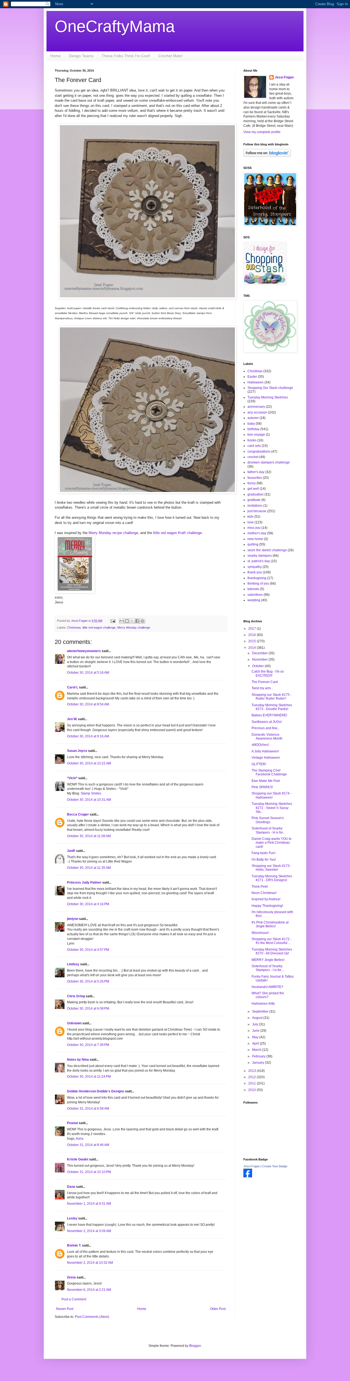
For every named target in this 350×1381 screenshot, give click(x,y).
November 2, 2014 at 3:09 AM (89, 1231)
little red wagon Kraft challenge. (178, 533)
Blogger (195, 1346)
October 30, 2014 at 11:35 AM (89, 868)
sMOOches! (260, 745)
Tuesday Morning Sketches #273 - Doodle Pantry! (272, 707)
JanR (71, 851)
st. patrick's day (258, 561)
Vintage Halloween (266, 758)
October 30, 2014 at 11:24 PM (89, 1076)
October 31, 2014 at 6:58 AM (88, 1108)
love (250, 522)
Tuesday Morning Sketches (267, 397)
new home (255, 539)
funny (251, 483)
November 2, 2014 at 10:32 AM (90, 1263)
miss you (254, 528)
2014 (252, 648)
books (251, 440)
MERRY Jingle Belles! (268, 960)
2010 (252, 1090)
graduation (255, 494)
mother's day (256, 533)
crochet (252, 457)
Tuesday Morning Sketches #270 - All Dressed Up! (272, 951)
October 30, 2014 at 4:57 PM (88, 950)
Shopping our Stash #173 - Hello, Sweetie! (271, 868)
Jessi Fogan (284, 77)
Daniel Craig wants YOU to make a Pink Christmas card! (271, 843)
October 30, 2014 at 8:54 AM (88, 704)
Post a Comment (74, 1299)
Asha (79, 1138)
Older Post (218, 1309)
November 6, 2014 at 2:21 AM (89, 1290)
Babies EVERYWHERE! (269, 715)
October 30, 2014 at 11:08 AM (89, 836)
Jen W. (72, 719)
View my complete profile (262, 132)
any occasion (257, 412)
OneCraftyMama (115, 26)
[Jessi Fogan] (247, 1176)
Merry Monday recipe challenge (113, 533)
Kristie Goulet (77, 1159)
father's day (255, 472)
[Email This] (121, 621)
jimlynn (72, 919)
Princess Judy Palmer (84, 882)
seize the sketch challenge (267, 550)
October (258, 666)
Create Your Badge (274, 1166)
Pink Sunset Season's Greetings (268, 820)
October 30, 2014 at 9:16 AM (88, 736)
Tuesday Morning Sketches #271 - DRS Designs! (272, 878)
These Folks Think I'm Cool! (126, 56)
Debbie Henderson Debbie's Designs (95, 1091)
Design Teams (81, 56)
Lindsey (73, 964)
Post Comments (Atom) (92, 1317)
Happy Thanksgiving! (267, 906)
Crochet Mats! (170, 56)
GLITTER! (259, 764)
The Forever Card (265, 682)
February (259, 1056)
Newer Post (64, 1309)
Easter (252, 377)
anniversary (256, 407)
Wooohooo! (260, 933)
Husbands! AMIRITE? (267, 987)
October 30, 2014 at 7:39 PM (88, 1045)
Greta (71, 1277)
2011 (252, 1083)
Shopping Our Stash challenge (270, 388)
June (256, 1031)
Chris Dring (76, 996)
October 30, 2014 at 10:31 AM (89, 800)
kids (250, 516)
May (255, 1037)
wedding (253, 600)
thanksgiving (256, 578)
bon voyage (256, 434)
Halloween (255, 382)
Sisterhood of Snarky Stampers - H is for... (268, 830)
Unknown (74, 1023)
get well (253, 489)
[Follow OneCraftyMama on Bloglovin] (267, 156)
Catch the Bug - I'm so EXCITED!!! (268, 673)
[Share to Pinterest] (142, 621)
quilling (252, 544)
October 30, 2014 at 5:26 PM (88, 981)
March (257, 1050)
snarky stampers (259, 556)
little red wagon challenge (99, 627)
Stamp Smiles (91, 793)
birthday (253, 429)
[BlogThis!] (127, 621)
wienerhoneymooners (84, 651)
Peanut (72, 1123)
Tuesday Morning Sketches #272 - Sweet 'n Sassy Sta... (272, 808)
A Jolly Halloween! (265, 751)
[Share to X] (132, 621)
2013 (252, 1071)
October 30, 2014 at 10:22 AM (89, 763)
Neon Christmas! (264, 893)
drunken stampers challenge (268, 462)
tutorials (253, 589)
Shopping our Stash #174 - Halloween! (271, 795)
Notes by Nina (78, 1060)
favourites (254, 478)
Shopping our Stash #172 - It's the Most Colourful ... (271, 941)
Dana (71, 1187)
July (255, 1024)
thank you (254, 572)
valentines (255, 595)
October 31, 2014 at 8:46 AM (88, 1145)
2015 (252, 641)
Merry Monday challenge (133, 627)
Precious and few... (265, 728)
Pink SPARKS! (262, 787)
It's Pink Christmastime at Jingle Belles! (270, 924)
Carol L (72, 687)
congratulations (258, 451)
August (257, 1018)
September (260, 1011)
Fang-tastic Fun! (263, 853)
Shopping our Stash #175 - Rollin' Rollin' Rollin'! (271, 696)
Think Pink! (260, 887)
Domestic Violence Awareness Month (267, 736)
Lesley (72, 1218)
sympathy (254, 567)
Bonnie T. (74, 1245)
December (260, 653)
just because (256, 511)
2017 (252, 629)
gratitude (254, 500)
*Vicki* (72, 778)
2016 (252, 635)
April (256, 1043)
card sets (254, 446)
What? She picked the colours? (268, 995)
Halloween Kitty (263, 1003)
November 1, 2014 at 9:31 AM (89, 1204)
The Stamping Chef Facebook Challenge (269, 772)
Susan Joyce (77, 751)
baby (251, 424)
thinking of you (258, 583)
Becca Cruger (78, 814)
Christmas (74, 627)
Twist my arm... (262, 688)
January (258, 1063)
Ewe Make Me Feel (266, 781)
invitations (254, 506)
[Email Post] (112, 620)
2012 (252, 1077)
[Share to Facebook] (137, 621)
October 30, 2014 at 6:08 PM (88, 1008)
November (260, 659)
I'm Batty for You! (264, 859)
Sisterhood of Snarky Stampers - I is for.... (268, 968)
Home (55, 56)
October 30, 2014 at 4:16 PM (88, 904)
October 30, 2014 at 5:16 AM (88, 673)
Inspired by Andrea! (266, 899)
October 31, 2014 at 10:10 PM (89, 1172)
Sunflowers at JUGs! (267, 722)
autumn (253, 418)
